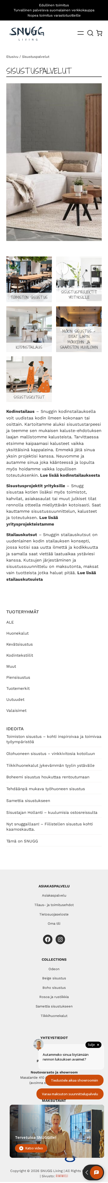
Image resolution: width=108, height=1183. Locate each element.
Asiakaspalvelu (54, 895)
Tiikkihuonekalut (54, 1016)
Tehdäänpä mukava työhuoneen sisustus (45, 788)
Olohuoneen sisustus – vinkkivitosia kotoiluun (50, 753)
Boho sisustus (54, 988)
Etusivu (12, 57)
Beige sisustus (54, 978)
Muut (11, 666)
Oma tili (54, 923)
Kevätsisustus (19, 644)
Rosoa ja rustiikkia (54, 997)
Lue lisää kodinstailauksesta (70, 475)
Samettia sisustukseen (28, 800)
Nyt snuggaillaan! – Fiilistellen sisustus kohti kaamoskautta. (49, 827)
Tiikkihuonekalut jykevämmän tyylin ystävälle (50, 765)
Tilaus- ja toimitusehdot (54, 905)
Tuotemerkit (18, 688)
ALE (10, 622)
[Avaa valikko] (80, 33)
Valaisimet (16, 710)
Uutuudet (15, 699)
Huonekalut (17, 633)
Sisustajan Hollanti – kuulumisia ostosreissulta (52, 812)
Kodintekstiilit (19, 655)
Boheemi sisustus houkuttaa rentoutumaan (47, 777)
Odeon (54, 969)
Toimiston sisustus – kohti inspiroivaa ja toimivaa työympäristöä (53, 739)
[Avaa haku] (90, 33)
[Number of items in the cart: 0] (99, 33)
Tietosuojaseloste (54, 914)
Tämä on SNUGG (22, 841)
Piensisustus (18, 677)
